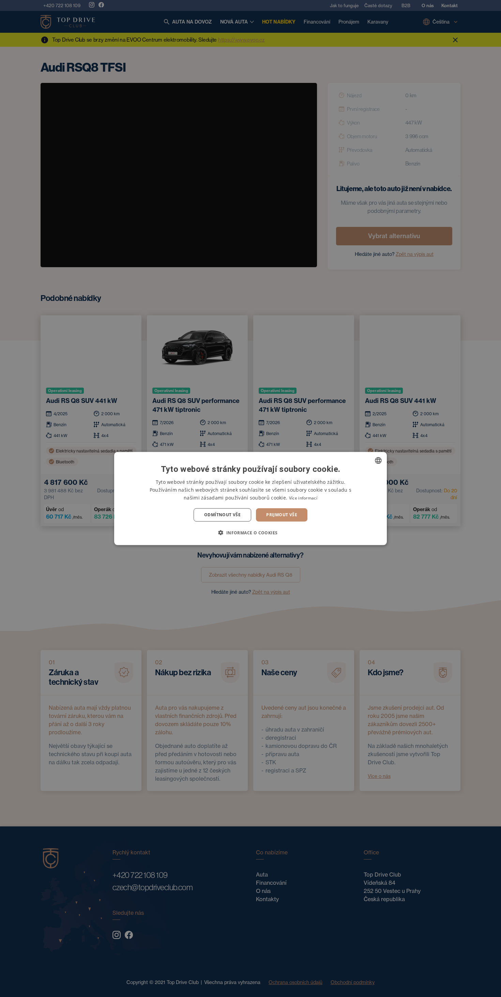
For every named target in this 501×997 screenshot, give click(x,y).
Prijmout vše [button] (281, 515)
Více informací (303, 498)
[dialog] (250, 498)
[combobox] (378, 460)
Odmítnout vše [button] (222, 515)
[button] (250, 532)
